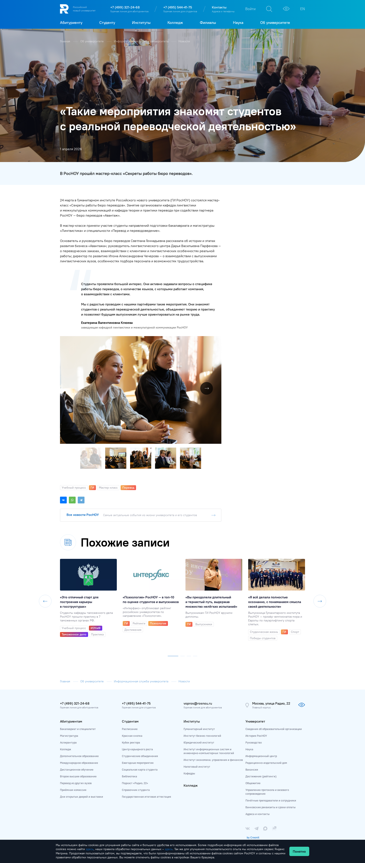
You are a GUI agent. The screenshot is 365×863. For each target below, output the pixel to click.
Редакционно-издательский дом (266, 762)
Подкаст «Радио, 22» (135, 783)
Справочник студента (136, 790)
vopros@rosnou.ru (198, 703)
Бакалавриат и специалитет (78, 729)
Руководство (253, 742)
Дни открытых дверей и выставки (81, 796)
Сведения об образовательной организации (273, 729)
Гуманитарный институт (199, 729)
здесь (90, 849)
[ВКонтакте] (63, 500)
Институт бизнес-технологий (202, 735)
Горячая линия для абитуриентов (129, 11)
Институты (192, 721)
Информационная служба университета (141, 41)
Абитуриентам (71, 721)
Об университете (92, 41)
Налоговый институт (197, 766)
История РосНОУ (256, 735)
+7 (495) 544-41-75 (177, 7)
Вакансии (251, 769)
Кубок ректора (131, 742)
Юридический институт (199, 742)
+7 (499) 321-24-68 (125, 7)
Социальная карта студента (140, 769)
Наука (249, 749)
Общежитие (252, 783)
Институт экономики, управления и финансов (213, 759)
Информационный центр (261, 756)
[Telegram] (81, 500)
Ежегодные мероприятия (138, 762)
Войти (250, 8)
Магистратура (69, 735)
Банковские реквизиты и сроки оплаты (270, 807)
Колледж (65, 749)
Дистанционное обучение (76, 769)
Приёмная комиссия (73, 790)
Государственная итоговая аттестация (146, 796)
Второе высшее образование (78, 776)
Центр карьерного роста (137, 749)
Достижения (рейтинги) (260, 776)
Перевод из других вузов (76, 783)
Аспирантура (68, 742)
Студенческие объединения (140, 756)
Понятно (299, 851)
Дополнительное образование (79, 756)
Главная (65, 41)
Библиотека (129, 776)
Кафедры (189, 773)
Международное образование (79, 762)
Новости (184, 41)
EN (302, 8)
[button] (217, 340)
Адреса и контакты (257, 814)
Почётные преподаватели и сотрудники (270, 800)
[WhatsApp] (72, 500)
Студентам (130, 721)
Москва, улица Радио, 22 (271, 703)
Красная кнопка (132, 735)
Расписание (130, 729)
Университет (255, 721)
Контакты (219, 7)
